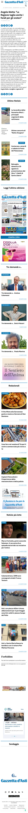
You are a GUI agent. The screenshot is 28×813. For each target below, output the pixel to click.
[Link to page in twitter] (4, 25)
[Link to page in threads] (11, 25)
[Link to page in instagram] (5, 792)
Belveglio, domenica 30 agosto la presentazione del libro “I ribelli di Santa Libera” (18, 169)
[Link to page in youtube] (12, 792)
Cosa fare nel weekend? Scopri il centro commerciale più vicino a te (13, 446)
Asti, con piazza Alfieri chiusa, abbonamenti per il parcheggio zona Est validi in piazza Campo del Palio (13, 611)
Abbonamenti (21, 805)
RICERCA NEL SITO (26, 2)
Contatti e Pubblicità (13, 805)
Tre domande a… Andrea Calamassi (10, 294)
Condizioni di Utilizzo (21, 808)
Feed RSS (6, 805)
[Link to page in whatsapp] (9, 25)
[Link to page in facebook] (2, 25)
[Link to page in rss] (15, 792)
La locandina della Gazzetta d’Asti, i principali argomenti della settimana (18, 114)
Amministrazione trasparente (10, 806)
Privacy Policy (5, 808)
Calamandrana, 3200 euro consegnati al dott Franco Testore (11, 578)
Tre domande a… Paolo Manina (13, 351)
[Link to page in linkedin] (7, 25)
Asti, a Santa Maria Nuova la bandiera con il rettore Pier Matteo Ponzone (12, 645)
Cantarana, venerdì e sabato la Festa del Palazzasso (18, 148)
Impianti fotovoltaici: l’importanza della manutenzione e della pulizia (12, 479)
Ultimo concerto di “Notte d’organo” (18, 131)
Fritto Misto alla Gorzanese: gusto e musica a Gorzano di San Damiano (13, 414)
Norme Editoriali (21, 806)
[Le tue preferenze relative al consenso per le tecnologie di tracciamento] (25, 810)
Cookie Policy (12, 808)
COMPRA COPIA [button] (14, 237)
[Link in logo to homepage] (14, 780)
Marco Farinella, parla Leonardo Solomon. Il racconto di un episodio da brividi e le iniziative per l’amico (13, 544)
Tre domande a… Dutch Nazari (12, 323)
